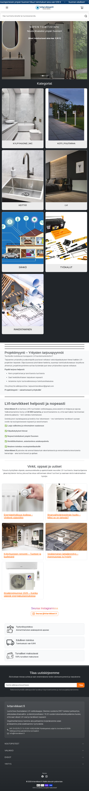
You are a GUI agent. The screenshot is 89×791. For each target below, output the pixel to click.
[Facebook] (42, 776)
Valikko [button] (9, 750)
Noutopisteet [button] (12, 744)
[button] (7, 7)
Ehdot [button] (8, 757)
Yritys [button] (8, 764)
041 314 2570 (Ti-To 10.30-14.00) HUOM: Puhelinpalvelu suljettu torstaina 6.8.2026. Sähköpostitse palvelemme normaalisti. (40, 730)
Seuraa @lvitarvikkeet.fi (46, 614)
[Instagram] (46, 776)
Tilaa (81, 685)
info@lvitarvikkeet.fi (17, 733)
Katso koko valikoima (44, 60)
